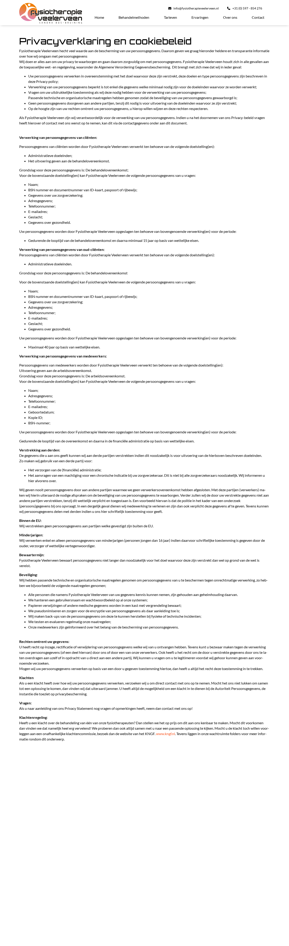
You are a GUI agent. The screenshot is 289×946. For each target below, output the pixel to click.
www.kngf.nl (165, 733)
